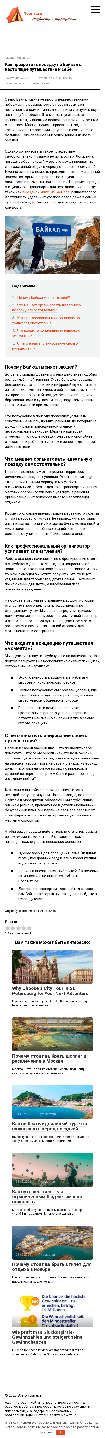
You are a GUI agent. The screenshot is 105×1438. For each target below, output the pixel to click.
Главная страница (17, 57)
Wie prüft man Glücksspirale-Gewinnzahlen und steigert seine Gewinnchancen (47, 1337)
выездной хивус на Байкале (46, 192)
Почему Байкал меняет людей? (43, 297)
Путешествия (14, 83)
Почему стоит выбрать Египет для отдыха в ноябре (52, 1266)
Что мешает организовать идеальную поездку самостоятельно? (46, 307)
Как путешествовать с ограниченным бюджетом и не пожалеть (47, 1196)
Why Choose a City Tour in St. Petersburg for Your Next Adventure (50, 991)
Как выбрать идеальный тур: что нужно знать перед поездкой (49, 1126)
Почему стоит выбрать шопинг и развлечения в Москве (49, 1058)
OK (61, 1432)
